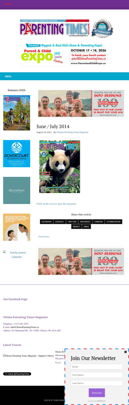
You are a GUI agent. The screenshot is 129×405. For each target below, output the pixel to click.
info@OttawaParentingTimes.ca (25, 327)
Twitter (72, 222)
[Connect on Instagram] (126, 4)
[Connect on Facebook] (122, 4)
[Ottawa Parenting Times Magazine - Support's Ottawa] (28, 353)
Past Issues (44, 236)
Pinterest (85, 222)
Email (86, 226)
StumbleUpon (113, 222)
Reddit (76, 226)
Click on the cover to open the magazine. (56, 203)
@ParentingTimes (61, 355)
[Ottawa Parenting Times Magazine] (64, 28)
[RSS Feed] (112, 4)
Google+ (59, 222)
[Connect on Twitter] (117, 4)
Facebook (46, 222)
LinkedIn (99, 222)
